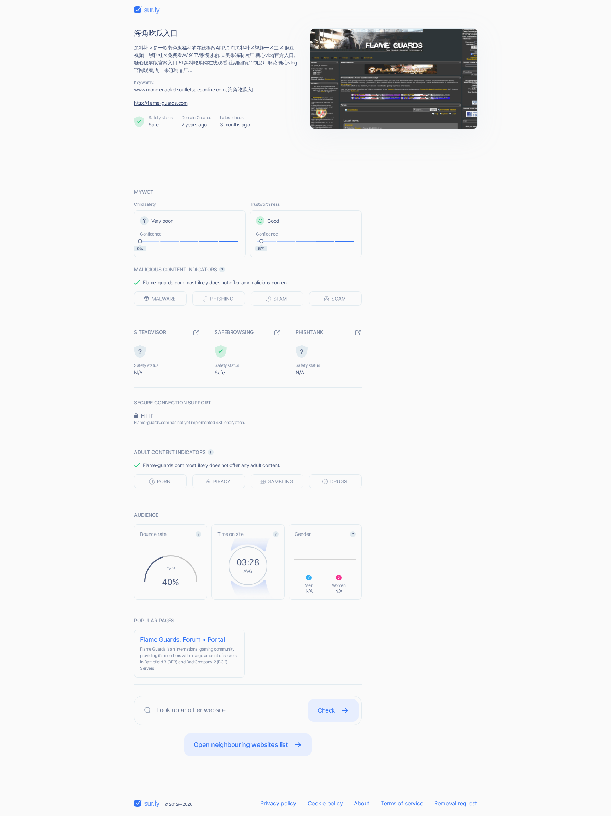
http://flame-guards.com (160, 103)
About (361, 803)
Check (326, 710)
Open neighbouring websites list (241, 744)
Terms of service (402, 803)
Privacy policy (278, 803)
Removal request (455, 803)
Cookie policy (325, 803)
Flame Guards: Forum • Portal (182, 639)
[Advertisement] (305, 158)
